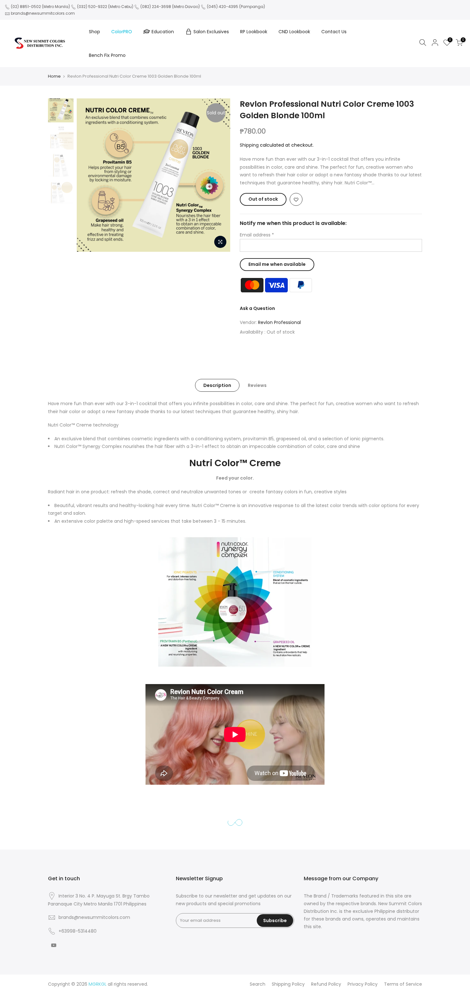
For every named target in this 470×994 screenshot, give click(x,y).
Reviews (257, 385)
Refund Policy (326, 984)
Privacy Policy (363, 984)
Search (257, 984)
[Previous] (87, 175)
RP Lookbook (253, 31)
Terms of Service (403, 984)
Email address (257, 235)
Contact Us (334, 31)
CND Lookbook (294, 31)
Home (54, 76)
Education (163, 31)
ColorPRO (121, 31)
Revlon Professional (279, 322)
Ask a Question (257, 308)
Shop (94, 31)
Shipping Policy (288, 984)
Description (217, 385)
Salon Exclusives (211, 31)
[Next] (219, 175)
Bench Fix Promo (107, 55)
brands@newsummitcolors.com (43, 13)
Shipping (249, 145)
